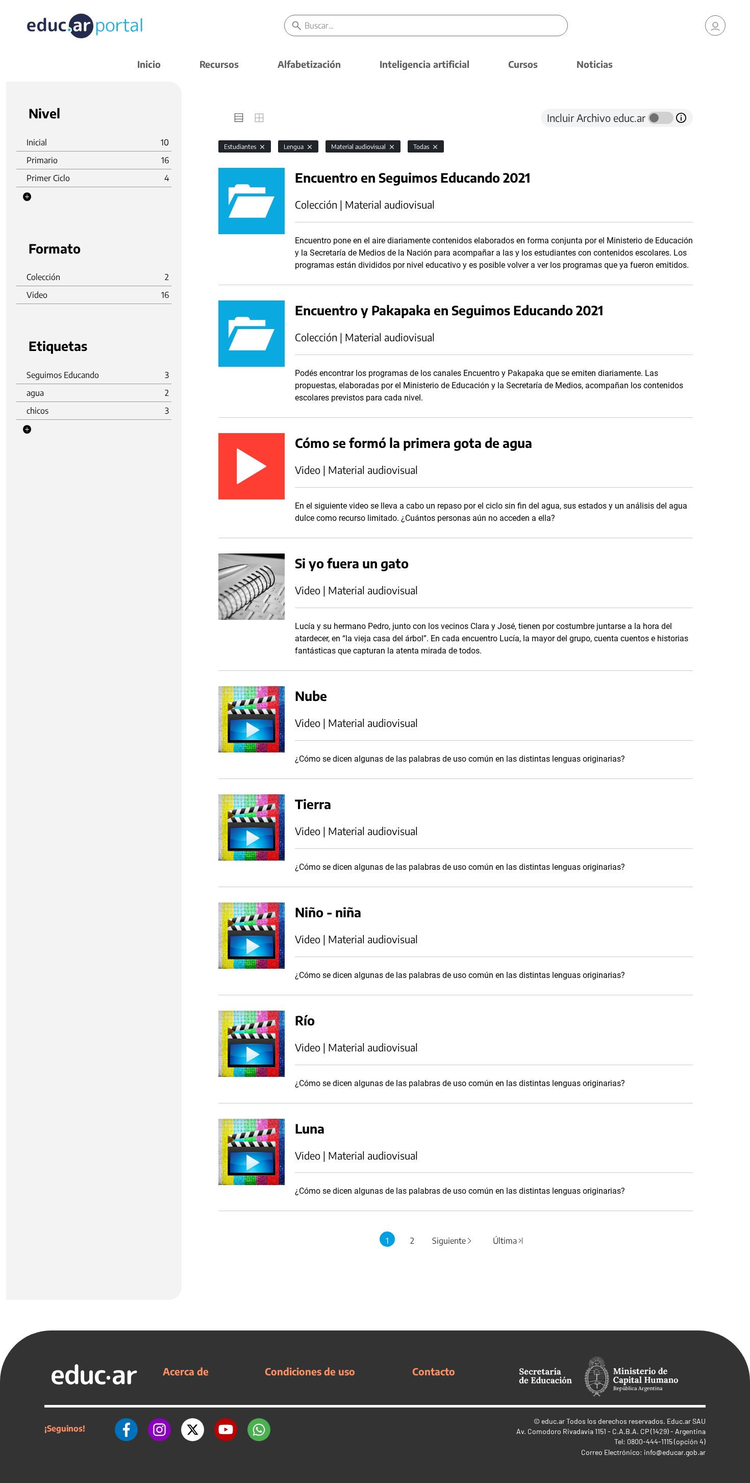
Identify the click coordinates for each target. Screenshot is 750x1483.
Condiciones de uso (310, 1371)
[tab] (239, 118)
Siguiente (452, 1241)
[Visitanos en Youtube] (225, 1428)
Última (508, 1241)
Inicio (149, 64)
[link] (715, 25)
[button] (27, 197)
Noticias (595, 64)
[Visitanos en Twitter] (192, 1428)
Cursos (523, 64)
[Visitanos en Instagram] (159, 1428)
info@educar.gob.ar (675, 1452)
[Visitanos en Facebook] (126, 1428)
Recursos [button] (219, 64)
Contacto (433, 1371)
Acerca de (186, 1371)
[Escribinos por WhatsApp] (258, 1428)
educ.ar (553, 1421)
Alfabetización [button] (309, 64)
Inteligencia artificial (424, 64)
